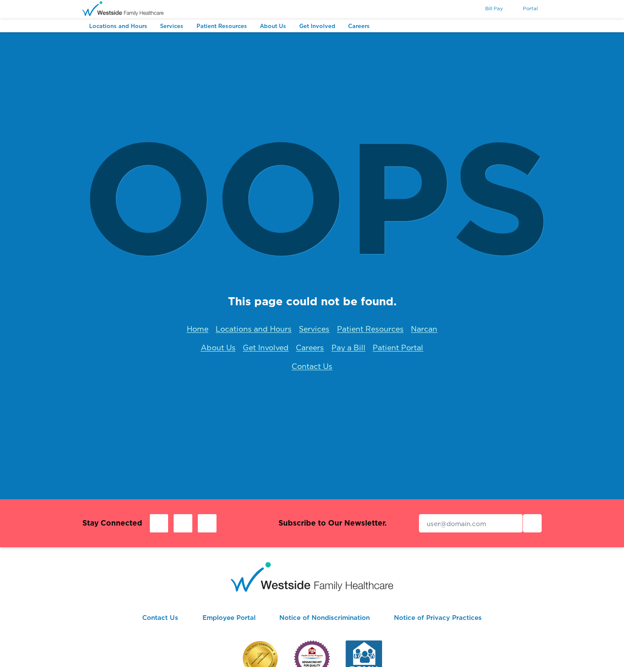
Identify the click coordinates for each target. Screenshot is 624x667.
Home (197, 329)
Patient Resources (370, 329)
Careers (310, 347)
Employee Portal (229, 617)
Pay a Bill (348, 347)
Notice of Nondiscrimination (324, 617)
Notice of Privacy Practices (438, 617)
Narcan (424, 329)
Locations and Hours (254, 329)
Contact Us (312, 366)
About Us (218, 347)
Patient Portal (398, 347)
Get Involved (266, 347)
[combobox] (462, 9)
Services (314, 329)
